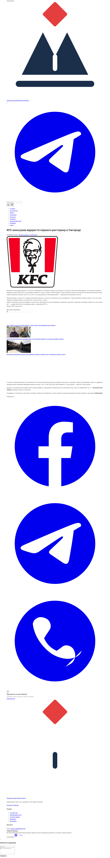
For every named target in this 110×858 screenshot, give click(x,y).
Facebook (10, 805)
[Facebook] (55, 494)
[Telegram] (55, 200)
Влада (12, 213)
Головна (12, 208)
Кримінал (13, 223)
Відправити (3, 855)
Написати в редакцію (12, 830)
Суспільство (14, 211)
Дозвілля (13, 219)
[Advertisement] (55, 368)
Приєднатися (11, 698)
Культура (13, 217)
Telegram (16, 805)
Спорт (12, 225)
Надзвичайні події (15, 221)
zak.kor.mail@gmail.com (18, 828)
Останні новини (24, 235)
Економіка (13, 215)
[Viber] (55, 689)
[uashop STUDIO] (22, 837)
